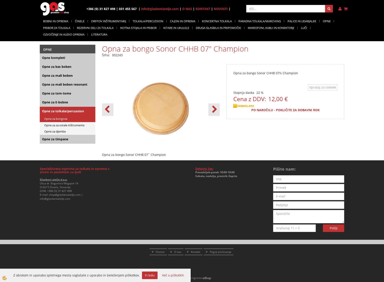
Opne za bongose (55, 119)
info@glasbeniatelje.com (160, 9)
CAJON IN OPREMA (182, 21)
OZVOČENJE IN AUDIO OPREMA (63, 34)
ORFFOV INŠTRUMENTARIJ (108, 21)
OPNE (327, 21)
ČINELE (79, 21)
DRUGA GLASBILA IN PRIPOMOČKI (218, 28)
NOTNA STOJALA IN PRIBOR (138, 28)
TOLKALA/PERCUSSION (148, 21)
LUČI (304, 28)
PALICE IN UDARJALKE (302, 21)
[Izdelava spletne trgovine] (206, 278)
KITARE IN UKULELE (176, 28)
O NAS (187, 9)
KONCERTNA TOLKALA (217, 21)
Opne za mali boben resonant (64, 84)
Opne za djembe (55, 131)
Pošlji (334, 228)
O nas (177, 252)
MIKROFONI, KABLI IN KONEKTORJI (271, 28)
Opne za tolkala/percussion (63, 111)
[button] (214, 109)
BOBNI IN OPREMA (55, 21)
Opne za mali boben (57, 75)
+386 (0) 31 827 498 (59, 191)
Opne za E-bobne (55, 102)
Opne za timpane (55, 139)
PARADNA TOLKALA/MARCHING (259, 21)
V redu (150, 275)
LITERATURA (99, 34)
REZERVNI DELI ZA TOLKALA (95, 28)
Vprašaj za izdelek (322, 87)
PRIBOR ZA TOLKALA (56, 28)
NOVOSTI (221, 9)
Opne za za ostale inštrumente (64, 125)
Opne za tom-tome (56, 93)
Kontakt (195, 252)
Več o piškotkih (173, 275)
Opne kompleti (53, 58)
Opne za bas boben (56, 66)
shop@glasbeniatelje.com (65, 195)
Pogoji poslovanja (220, 252)
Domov (160, 252)
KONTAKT (203, 9)
